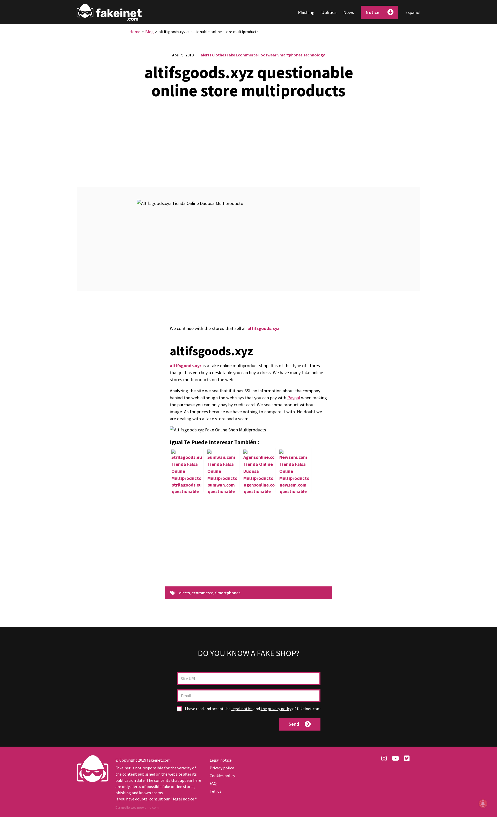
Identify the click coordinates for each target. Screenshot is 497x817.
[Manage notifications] (483, 803)
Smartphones (289, 54)
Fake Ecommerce (242, 54)
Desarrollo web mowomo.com (137, 807)
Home (134, 31)
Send (294, 724)
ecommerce (202, 593)
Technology (314, 54)
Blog (149, 31)
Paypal (293, 398)
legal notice (242, 708)
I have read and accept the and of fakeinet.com (252, 708)
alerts (206, 54)
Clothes (219, 54)
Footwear (267, 54)
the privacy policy (276, 708)
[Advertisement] (248, 140)
